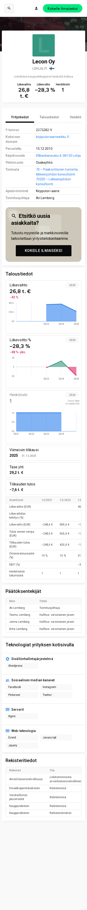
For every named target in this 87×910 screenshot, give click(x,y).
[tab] (20, 117)
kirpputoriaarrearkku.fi (52, 137)
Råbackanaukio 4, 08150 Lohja (58, 155)
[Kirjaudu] (36, 8)
